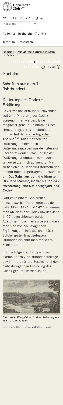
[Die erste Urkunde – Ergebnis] (56, 62)
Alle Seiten (10, 23)
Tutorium (9, 42)
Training (40, 33)
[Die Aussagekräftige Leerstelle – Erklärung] (32, 67)
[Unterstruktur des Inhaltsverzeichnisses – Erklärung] (46, 62)
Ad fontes (9, 33)
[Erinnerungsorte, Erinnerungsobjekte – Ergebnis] (21, 62)
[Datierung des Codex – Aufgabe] (36, 61)
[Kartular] (9, 62)
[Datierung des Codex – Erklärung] (34, 62)
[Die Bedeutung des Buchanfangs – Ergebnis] (24, 67)
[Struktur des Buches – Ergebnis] (44, 62)
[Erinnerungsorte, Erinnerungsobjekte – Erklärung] (17, 62)
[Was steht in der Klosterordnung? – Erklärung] (26, 67)
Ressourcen (25, 42)
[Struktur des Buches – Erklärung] (40, 62)
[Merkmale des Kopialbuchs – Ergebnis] (32, 62)
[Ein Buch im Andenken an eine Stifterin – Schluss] (37, 67)
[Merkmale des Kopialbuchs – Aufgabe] (30, 61)
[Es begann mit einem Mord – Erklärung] (11, 62)
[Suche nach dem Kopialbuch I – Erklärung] (23, 62)
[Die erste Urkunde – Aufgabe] (54, 61)
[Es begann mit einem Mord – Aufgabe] (13, 61)
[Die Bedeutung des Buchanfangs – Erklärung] (57, 62)
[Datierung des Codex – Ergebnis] (38, 62)
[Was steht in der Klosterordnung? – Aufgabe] (28, 66)
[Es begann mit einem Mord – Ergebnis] (15, 62)
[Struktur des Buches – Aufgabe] (42, 61)
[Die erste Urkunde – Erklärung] (52, 62)
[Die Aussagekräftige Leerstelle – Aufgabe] (34, 66)
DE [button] (4, 18)
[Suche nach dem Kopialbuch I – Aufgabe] (25, 61)
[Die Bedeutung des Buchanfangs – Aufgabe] (59, 61)
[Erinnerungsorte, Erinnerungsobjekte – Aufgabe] (19, 61)
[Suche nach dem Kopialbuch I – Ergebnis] (27, 62)
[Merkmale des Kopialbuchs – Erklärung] (29, 62)
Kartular (10, 55)
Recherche (25, 33)
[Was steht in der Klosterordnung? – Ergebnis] (30, 67)
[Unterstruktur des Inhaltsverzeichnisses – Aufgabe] (48, 61)
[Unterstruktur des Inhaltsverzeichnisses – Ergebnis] (50, 62)
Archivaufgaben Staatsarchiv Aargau (36, 51)
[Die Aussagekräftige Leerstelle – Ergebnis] (36, 67)
